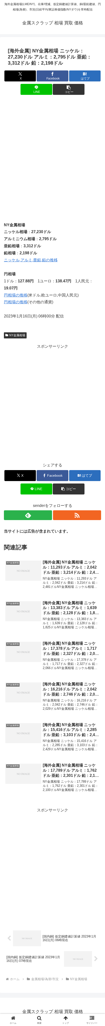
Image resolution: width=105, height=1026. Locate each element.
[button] (68, 89)
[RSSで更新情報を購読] (77, 515)
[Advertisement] (52, 155)
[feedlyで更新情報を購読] (28, 515)
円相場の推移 (15, 295)
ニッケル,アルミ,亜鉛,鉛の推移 (31, 260)
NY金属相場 (17, 335)
